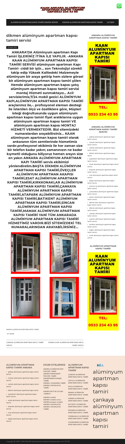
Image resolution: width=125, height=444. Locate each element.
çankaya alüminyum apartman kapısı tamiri (108, 413)
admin (12, 334)
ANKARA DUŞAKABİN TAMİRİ (54, 383)
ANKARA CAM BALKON (52, 404)
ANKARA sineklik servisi (52, 400)
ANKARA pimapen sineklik (53, 402)
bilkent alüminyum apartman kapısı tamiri (23, 390)
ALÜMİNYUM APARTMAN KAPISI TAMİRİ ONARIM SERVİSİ (34, 22)
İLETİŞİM (110, 22)
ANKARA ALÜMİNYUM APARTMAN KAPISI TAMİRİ (82, 22)
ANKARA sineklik (49, 397)
